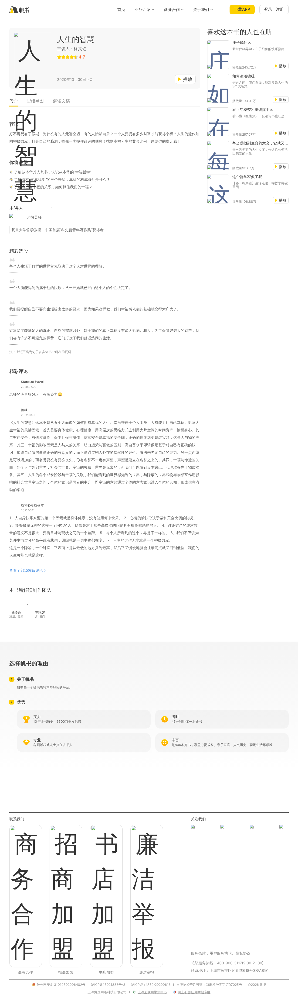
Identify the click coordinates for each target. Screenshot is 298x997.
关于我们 (201, 9)
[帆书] (19, 9)
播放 (187, 79)
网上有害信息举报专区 (194, 992)
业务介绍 (142, 9)
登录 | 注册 (274, 9)
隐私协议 (243, 953)
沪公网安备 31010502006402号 (61, 985)
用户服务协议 (221, 953)
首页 (121, 9)
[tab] (13, 102)
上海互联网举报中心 (152, 992)
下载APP (242, 9)
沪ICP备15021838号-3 (108, 985)
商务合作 (172, 9)
